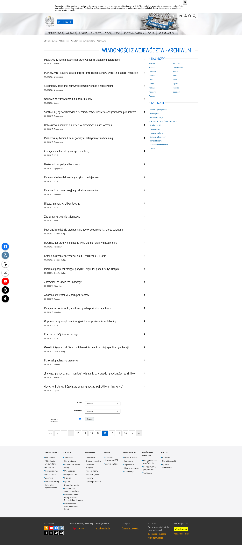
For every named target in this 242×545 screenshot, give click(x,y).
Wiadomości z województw (83, 41)
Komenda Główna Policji (72, 466)
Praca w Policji (130, 452)
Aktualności (64, 41)
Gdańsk (152, 68)
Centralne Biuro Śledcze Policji (162, 121)
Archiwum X (50, 467)
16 (97, 432)
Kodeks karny (92, 471)
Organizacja (69, 471)
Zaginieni (49, 478)
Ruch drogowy (51, 471)
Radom (176, 88)
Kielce (175, 72)
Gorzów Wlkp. (178, 68)
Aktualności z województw (51, 462)
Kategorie (78, 410)
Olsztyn (151, 84)
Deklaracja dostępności (130, 528)
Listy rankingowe (131, 468)
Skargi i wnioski (169, 461)
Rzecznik (166, 457)
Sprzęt (67, 481)
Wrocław (152, 96)
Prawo (107, 452)
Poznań (152, 88)
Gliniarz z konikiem (157, 137)
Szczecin (176, 92)
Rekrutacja (129, 472)
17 (104, 432)
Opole (175, 84)
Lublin (151, 80)
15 (91, 432)
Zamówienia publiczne (147, 454)
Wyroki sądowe (111, 464)
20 (125, 432)
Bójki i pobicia (155, 113)
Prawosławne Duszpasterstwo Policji (71, 506)
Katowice (152, 72)
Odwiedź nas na (51, 528)
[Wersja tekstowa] (189, 16)
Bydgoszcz (177, 63)
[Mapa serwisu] (185, 16)
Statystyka (90, 452)
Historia (67, 478)
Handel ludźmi (155, 141)
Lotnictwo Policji (52, 481)
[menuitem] (55, 32)
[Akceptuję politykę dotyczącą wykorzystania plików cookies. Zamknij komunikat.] (185, 2)
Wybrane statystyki (90, 466)
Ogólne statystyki (93, 461)
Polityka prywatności (155, 537)
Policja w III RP (70, 474)
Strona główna (50, 41)
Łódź (175, 80)
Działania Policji (51, 452)
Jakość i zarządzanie (158, 145)
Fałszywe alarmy (156, 133)
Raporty (89, 478)
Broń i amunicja (156, 117)
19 (118, 432)
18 (111, 432)
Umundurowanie (71, 485)
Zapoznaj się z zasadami (157, 533)
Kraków (151, 76)
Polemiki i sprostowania (51, 486)
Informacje (90, 457)
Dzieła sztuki (154, 125)
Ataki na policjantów (158, 109)
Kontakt (165, 452)
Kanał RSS (46, 528)
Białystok (152, 63)
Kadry (152, 148)
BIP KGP (81, 528)
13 (77, 432)
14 (84, 432)
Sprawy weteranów (167, 466)
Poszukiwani (50, 474)
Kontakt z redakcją (103, 528)
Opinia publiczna (93, 481)
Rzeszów (152, 92)
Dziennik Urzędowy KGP (111, 458)
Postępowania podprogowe (149, 468)
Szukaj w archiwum (54, 421)
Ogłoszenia (129, 465)
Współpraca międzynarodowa (71, 489)
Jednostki (68, 457)
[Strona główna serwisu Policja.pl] (180, 16)
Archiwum (101, 41)
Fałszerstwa (154, 129)
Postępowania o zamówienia (150, 461)
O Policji (67, 452)
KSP (174, 76)
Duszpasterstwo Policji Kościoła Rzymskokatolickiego (73, 497)
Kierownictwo (70, 461)
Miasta (79, 403)
